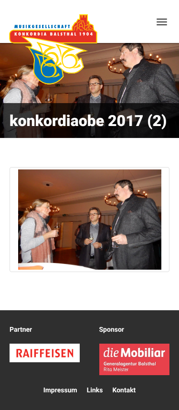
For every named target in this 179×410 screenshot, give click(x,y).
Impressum (60, 390)
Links (95, 390)
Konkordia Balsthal (53, 49)
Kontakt (124, 390)
